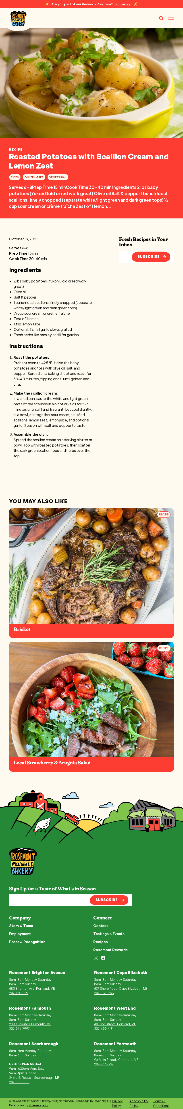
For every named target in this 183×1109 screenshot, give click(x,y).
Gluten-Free (34, 177)
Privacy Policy (117, 1103)
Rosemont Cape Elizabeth (120, 972)
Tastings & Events (109, 934)
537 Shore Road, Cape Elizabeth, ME (121, 988)
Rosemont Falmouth (30, 1008)
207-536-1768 (104, 993)
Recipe (16, 149)
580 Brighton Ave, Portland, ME (32, 988)
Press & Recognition (27, 942)
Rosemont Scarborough (33, 1043)
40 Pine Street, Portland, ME (115, 1024)
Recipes (100, 942)
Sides (15, 177)
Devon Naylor (101, 1101)
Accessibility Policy (138, 1103)
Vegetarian (58, 177)
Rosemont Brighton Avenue (37, 972)
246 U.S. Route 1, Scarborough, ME (34, 1077)
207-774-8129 (18, 993)
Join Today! (122, 4)
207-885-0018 (19, 1082)
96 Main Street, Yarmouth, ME (116, 1060)
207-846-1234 (104, 1064)
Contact (100, 925)
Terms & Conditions (161, 1103)
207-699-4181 (103, 1028)
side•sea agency (38, 1105)
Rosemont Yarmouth (115, 1043)
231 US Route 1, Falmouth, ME (30, 1024)
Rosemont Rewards (110, 950)
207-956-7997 (19, 1028)
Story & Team (21, 925)
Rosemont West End (115, 1008)
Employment (20, 934)
